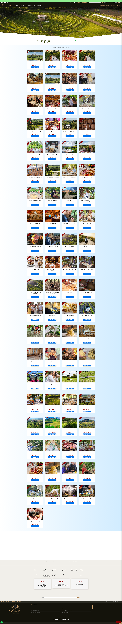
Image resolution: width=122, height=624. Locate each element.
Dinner (58, 47)
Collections (63, 570)
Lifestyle (35, 571)
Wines (20, 5)
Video (81, 574)
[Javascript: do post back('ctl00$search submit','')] (100, 2)
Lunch (55, 47)
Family (35, 570)
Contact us (59, 617)
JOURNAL (34, 5)
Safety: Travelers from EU (46, 575)
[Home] (4, 4)
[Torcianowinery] (113, 602)
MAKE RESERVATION (35, 67)
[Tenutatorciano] (74, 2)
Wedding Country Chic (74, 570)
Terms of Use (63, 617)
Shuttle (66, 47)
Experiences (44, 571)
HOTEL (26, 5)
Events (13, 5)
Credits (73, 617)
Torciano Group (39, 5)
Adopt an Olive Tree (55, 571)
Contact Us (81, 570)
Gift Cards (63, 575)
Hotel (68, 47)
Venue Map (35, 574)
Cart (119, 2)
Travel (72, 574)
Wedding (30, 5)
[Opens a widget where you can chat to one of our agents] (118, 622)
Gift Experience (64, 574)
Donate (53, 570)
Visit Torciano (45, 570)
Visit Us (8, 5)
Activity (63, 47)
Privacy (66, 617)
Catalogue (44, 574)
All (53, 47)
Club (23, 5)
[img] (35, 55)
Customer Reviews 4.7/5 (82, 2)
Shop (17, 5)
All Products (63, 571)
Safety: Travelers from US (46, 576)
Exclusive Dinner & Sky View (74, 571)
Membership (54, 574)
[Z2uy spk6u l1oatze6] (118, 602)
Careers (53, 575)
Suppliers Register (70, 617)
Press (81, 575)
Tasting (60, 47)
